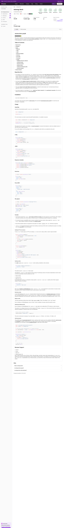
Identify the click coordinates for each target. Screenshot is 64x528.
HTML (17, 50)
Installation (18, 46)
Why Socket (22, 3)
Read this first (18, 44)
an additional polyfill (32, 322)
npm (14, 6)
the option (36, 300)
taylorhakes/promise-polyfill (46, 100)
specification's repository (51, 90)
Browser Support (19, 69)
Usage (17, 47)
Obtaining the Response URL (22, 66)
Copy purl (25, 13)
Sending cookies (20, 62)
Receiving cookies (20, 63)
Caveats (17, 59)
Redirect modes (20, 65)
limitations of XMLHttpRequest (25, 288)
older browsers (32, 100)
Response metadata (19, 53)
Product (16, 3)
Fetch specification (35, 38)
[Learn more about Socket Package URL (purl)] (27, 14)
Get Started (59, 3)
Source (60, 29)
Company (27, 3)
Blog (32, 3)
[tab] (16, 29)
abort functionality (35, 126)
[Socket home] (4, 4)
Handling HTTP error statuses (22, 60)
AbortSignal (18, 321)
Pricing (36, 3)
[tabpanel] (38, 196)
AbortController (58, 320)
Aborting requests (20, 68)
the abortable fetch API (27, 320)
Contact (41, 3)
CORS (44, 82)
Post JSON (18, 56)
